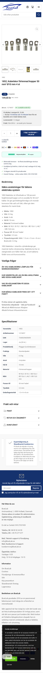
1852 (3, 77)
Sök (3, 578)
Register (36, 488)
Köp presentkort (8, 581)
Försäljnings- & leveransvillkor (13, 575)
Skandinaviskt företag (10, 584)
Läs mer (9, 664)
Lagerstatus (6, 587)
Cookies (5, 572)
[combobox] (21, 14)
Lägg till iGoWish (5, 140)
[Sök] (38, 14)
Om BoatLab (6, 569)
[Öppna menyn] (38, 7)
